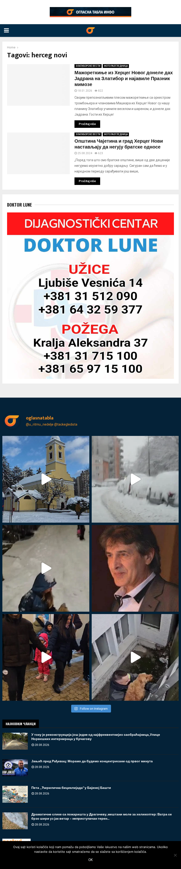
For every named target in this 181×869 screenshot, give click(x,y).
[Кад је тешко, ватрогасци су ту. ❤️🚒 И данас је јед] (135, 657)
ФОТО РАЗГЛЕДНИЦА (116, 66)
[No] (175, 855)
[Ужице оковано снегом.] (135, 479)
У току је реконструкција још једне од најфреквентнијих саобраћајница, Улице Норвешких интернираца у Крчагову (95, 737)
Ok (90, 860)
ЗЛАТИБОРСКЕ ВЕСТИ (88, 66)
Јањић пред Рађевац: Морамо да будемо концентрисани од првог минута (92, 761)
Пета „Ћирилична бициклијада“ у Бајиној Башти (71, 788)
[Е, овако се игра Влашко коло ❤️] (45, 657)
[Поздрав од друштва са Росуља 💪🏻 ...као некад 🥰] (45, 568)
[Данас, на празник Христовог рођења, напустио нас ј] (135, 568)
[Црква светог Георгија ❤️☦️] (45, 479)
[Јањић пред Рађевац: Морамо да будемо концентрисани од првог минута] (15, 767)
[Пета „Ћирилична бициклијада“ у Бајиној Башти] (15, 794)
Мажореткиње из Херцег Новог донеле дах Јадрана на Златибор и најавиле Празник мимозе (123, 79)
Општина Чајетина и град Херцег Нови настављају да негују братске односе (118, 144)
